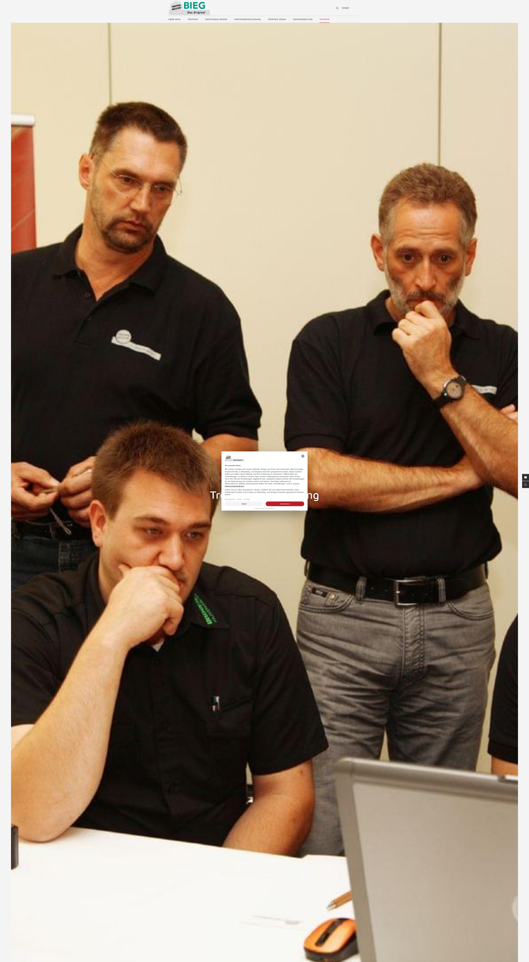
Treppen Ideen (277, 19)
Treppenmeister (303, 19)
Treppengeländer (216, 19)
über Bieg (174, 19)
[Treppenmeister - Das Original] (189, 8)
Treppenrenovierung (247, 19)
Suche (337, 8)
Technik (325, 19)
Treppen (193, 19)
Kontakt (345, 8)
